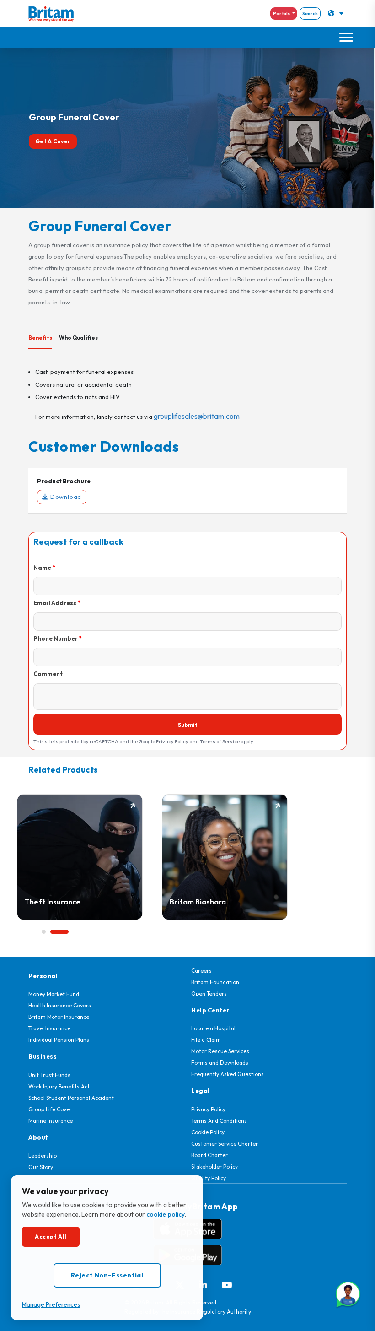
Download (64, 496)
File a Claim (206, 1039)
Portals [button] (282, 13)
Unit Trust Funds (49, 1074)
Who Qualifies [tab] (78, 337)
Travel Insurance (49, 1028)
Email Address (54, 602)
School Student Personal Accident (71, 1097)
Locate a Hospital (213, 1028)
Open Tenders (209, 993)
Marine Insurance (50, 1120)
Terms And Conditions (219, 1120)
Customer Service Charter (224, 1143)
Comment (48, 673)
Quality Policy (208, 1177)
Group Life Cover (50, 1109)
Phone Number (55, 638)
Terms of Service (220, 741)
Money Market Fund (53, 993)
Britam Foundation (215, 982)
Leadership (42, 1155)
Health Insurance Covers (59, 1005)
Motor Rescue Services (220, 1051)
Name (42, 567)
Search (310, 13)
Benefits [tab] (40, 337)
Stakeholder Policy (214, 1166)
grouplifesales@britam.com (197, 416)
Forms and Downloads (219, 1062)
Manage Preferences (51, 1304)
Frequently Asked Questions (227, 1074)
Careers (201, 970)
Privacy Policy (172, 741)
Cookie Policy (208, 1132)
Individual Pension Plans (58, 1039)
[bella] (348, 1294)
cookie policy (165, 1214)
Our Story (40, 1166)
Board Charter (209, 1155)
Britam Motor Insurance (58, 1016)
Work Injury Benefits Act (59, 1086)
